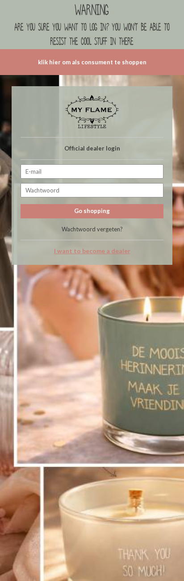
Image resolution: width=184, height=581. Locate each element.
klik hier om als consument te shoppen (92, 62)
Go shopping (92, 210)
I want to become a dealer (92, 251)
